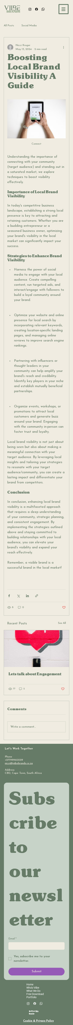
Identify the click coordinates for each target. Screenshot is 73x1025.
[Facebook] (36, 9)
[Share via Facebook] (9, 596)
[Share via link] (36, 596)
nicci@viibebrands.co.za (19, 763)
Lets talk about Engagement (34, 674)
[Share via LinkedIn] (27, 596)
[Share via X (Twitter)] (18, 596)
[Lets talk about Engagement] (36, 648)
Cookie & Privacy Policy (38, 1021)
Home (29, 984)
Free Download (35, 994)
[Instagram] (30, 9)
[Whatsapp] (43, 9)
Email (12, 938)
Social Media (29, 25)
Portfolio (31, 997)
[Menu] (64, 9)
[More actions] (63, 47)
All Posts (9, 25)
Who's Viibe (32, 987)
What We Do (33, 990)
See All (62, 623)
